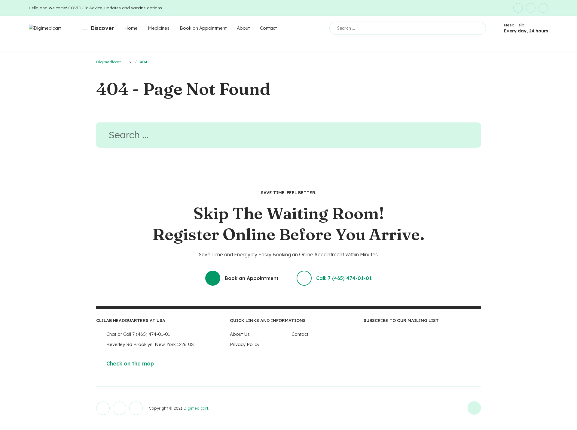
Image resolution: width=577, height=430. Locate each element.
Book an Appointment (203, 28)
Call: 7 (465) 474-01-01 (344, 278)
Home (131, 28)
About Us (240, 334)
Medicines (158, 28)
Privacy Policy (244, 344)
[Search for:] (288, 137)
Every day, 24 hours (526, 31)
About (243, 28)
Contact (268, 28)
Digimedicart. (196, 408)
